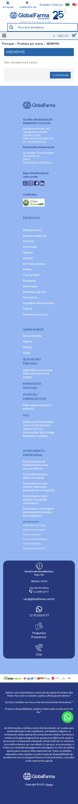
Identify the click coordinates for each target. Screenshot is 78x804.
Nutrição (28, 241)
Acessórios (30, 297)
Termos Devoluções (32, 543)
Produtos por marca (30, 43)
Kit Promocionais (34, 263)
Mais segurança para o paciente (37, 406)
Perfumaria (30, 246)
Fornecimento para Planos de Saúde (35, 475)
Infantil (27, 308)
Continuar (60, 75)
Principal (8, 43)
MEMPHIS (53, 43)
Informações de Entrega (38, 432)
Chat (39, 654)
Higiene (28, 252)
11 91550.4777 (39, 615)
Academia (29, 280)
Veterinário (30, 286)
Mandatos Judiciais (35, 436)
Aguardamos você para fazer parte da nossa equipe (37, 373)
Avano (49, 784)
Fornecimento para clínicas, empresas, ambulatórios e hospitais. (39, 486)
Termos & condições (32, 534)
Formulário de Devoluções (35, 539)
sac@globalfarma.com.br (39, 599)
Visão (26, 352)
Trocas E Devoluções (36, 425)
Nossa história (32, 335)
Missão (27, 347)
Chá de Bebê (31, 275)
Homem (28, 258)
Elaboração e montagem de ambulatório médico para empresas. (38, 512)
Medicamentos (32, 230)
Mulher (27, 269)
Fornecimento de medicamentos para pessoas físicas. (35, 465)
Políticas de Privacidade (38, 422)
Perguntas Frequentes (34, 548)
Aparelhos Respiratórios (38, 303)
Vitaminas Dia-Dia (34, 292)
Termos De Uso (33, 428)
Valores (28, 341)
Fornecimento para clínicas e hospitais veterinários (35, 499)
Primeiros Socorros (35, 314)
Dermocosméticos (35, 235)
